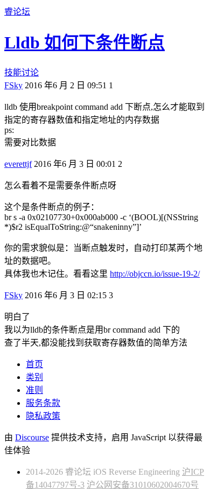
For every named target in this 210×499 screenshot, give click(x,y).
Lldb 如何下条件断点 (84, 42)
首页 (34, 364)
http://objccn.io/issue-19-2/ (155, 273)
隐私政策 (43, 415)
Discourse (32, 437)
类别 (34, 377)
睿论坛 (17, 11)
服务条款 (43, 402)
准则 (34, 390)
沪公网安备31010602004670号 (143, 484)
